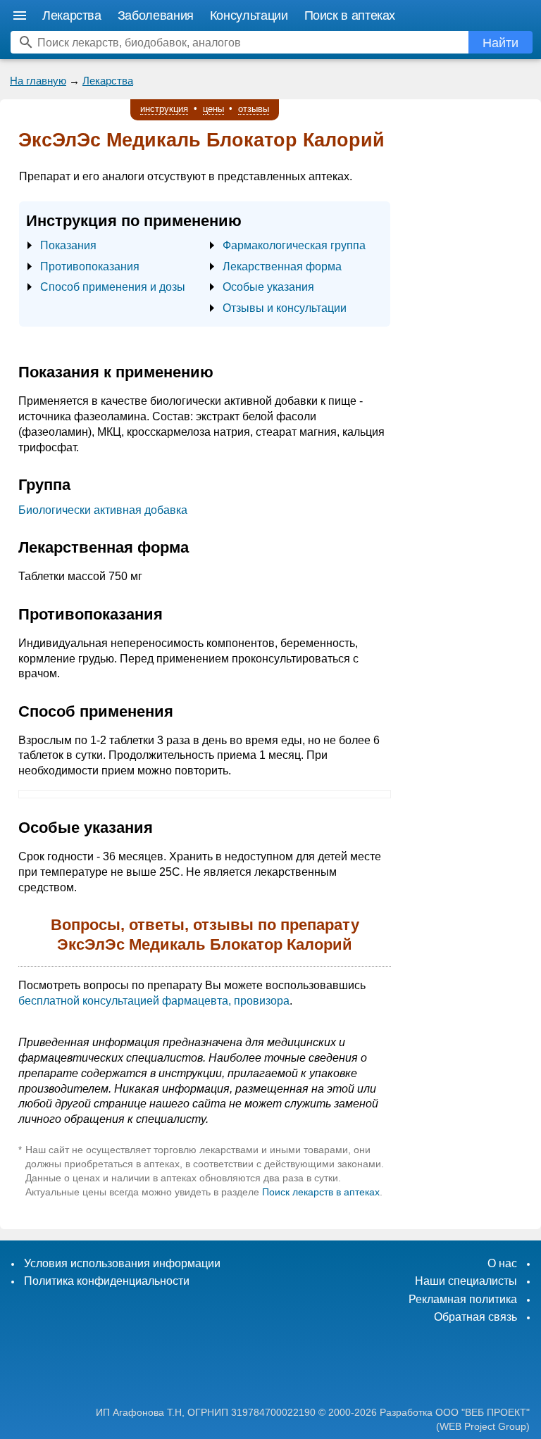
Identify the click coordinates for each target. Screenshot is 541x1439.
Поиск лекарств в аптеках (321, 1192)
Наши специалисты (466, 1281)
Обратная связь (475, 1317)
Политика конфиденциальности (106, 1281)
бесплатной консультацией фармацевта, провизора (154, 1001)
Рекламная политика (463, 1299)
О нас (502, 1263)
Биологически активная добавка (102, 510)
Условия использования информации (122, 1263)
